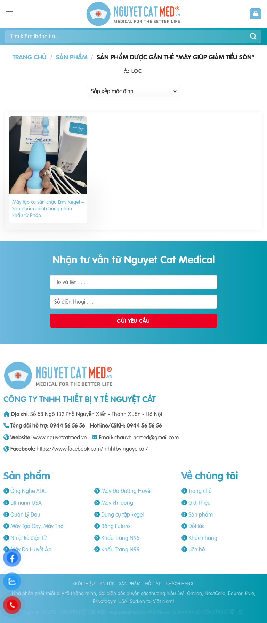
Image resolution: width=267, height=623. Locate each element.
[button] (9, 13)
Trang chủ (30, 57)
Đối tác (195, 526)
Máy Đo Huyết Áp (30, 549)
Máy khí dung (116, 502)
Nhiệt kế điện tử (28, 538)
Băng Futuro (115, 526)
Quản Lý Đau (24, 514)
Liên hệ (196, 549)
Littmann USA (25, 502)
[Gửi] (253, 36)
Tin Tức (106, 583)
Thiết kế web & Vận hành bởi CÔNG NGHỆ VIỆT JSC (196, 612)
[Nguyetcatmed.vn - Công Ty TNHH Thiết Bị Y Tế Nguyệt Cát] (133, 14)
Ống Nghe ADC (27, 491)
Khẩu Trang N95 (119, 538)
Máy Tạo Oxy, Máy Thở (36, 526)
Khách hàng (202, 538)
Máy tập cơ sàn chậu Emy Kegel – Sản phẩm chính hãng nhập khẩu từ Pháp (48, 208)
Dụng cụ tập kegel (122, 514)
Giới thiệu (199, 502)
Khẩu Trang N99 (120, 549)
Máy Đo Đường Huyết (126, 491)
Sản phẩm (72, 57)
